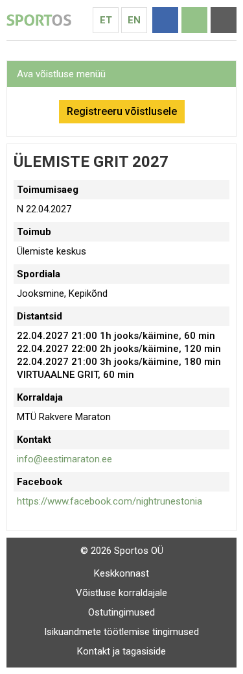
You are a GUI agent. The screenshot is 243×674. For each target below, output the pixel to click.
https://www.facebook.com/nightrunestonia (109, 501)
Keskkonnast (121, 573)
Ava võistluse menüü (61, 74)
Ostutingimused (121, 612)
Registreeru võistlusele (122, 111)
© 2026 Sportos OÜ (121, 550)
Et (106, 20)
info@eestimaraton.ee (64, 459)
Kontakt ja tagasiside (121, 651)
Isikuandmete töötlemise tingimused (121, 632)
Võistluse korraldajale (121, 593)
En (134, 20)
